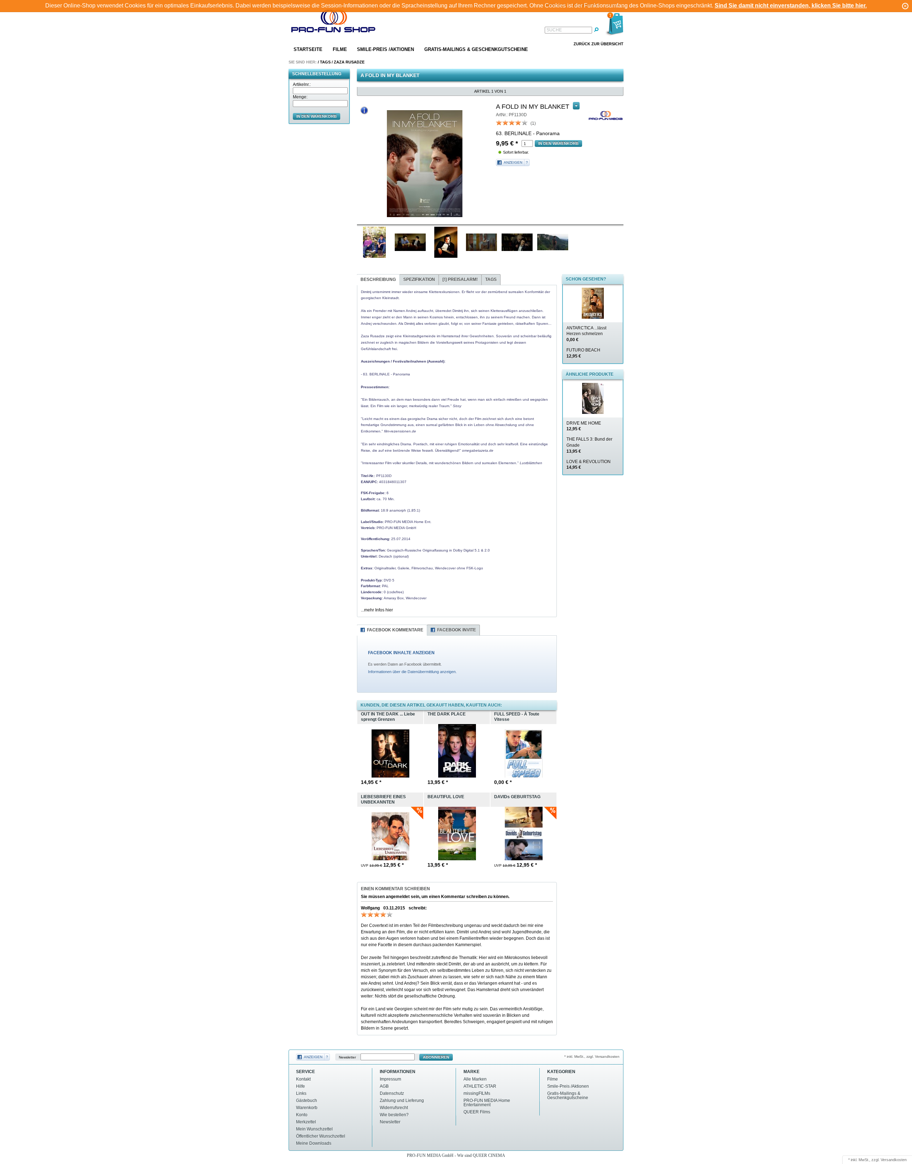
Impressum (390, 1079)
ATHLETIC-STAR (479, 1086)
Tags (325, 62)
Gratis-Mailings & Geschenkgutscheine (476, 49)
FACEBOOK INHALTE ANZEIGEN (401, 652)
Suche (554, 29)
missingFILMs (476, 1093)
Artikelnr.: (302, 84)
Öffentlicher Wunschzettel (320, 1136)
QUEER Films (476, 1111)
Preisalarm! (460, 279)
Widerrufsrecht (394, 1107)
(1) (533, 123)
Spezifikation (419, 279)
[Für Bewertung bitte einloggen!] (499, 122)
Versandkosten (894, 1160)
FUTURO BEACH (583, 353)
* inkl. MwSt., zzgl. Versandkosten (592, 1056)
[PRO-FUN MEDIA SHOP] (333, 23)
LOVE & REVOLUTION (588, 464)
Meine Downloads (313, 1143)
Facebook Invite (456, 629)
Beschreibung (378, 279)
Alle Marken (475, 1079)
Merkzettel (306, 1121)
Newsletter (347, 1057)
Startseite (308, 49)
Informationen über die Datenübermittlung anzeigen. (412, 672)
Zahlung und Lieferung (402, 1100)
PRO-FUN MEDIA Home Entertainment (486, 1102)
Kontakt (303, 1079)
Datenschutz (392, 1093)
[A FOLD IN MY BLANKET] (424, 163)
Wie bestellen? (394, 1114)
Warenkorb (306, 1107)
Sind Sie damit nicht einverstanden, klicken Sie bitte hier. (791, 5)
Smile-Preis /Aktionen (385, 49)
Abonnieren (436, 1057)
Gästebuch (306, 1100)
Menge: (300, 96)
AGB (384, 1086)
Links (301, 1093)
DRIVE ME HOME (583, 426)
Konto (301, 1114)
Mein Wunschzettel (314, 1129)
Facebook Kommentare (395, 629)
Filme (340, 49)
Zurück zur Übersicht (598, 44)
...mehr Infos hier (377, 609)
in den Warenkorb (316, 116)
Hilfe (300, 1086)
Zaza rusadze (349, 62)
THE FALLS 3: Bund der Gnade (589, 445)
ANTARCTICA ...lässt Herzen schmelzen (586, 334)
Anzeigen (513, 162)
